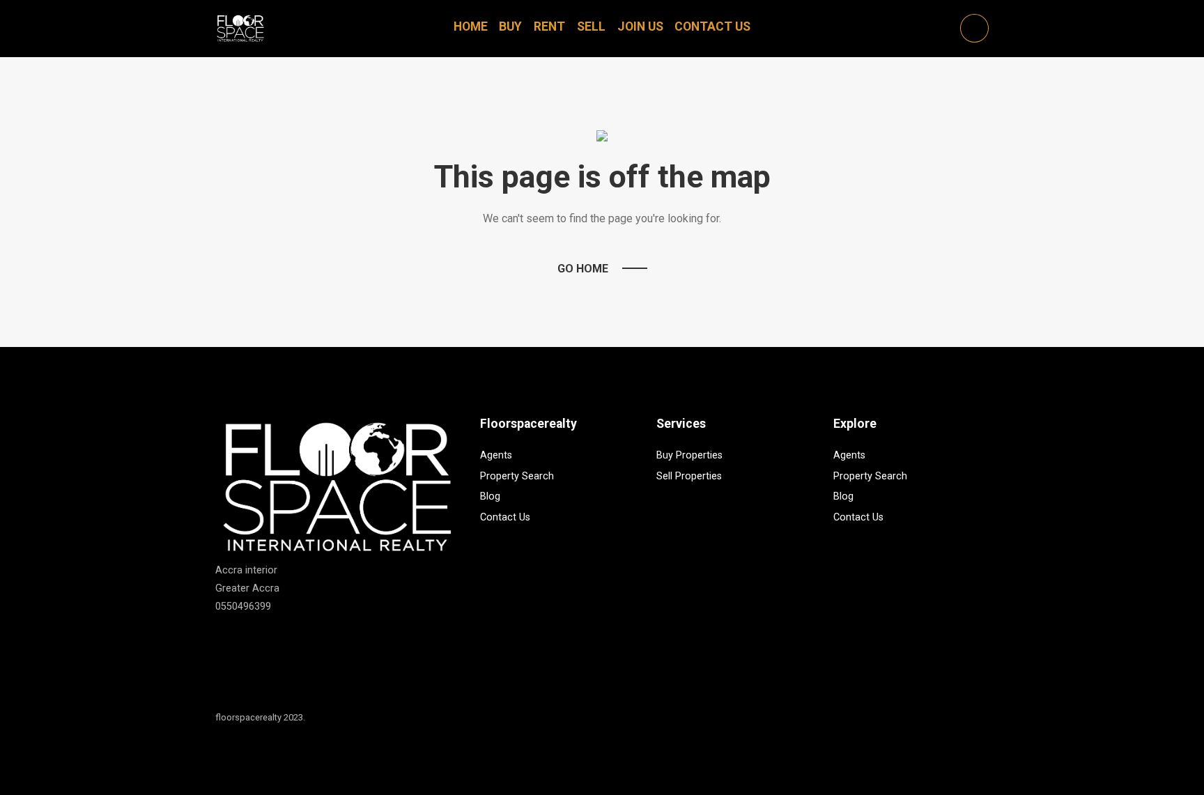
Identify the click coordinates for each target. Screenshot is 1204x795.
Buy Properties (689, 455)
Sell (591, 26)
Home (471, 26)
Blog (490, 496)
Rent (549, 26)
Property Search (517, 476)
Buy (510, 26)
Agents (496, 455)
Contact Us (712, 26)
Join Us (640, 26)
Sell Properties (689, 476)
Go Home (582, 268)
